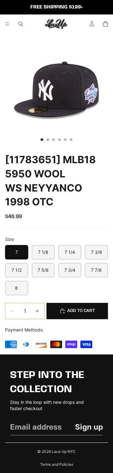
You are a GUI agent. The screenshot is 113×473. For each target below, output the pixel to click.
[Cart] (105, 24)
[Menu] (7, 24)
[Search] (21, 24)
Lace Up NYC (64, 451)
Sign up (89, 426)
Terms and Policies (56, 464)
